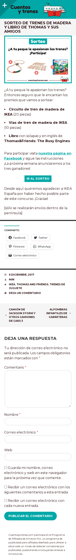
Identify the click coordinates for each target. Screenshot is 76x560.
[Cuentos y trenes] (38, 10)
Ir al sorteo (38, 178)
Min (11, 279)
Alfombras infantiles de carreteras (56, 313)
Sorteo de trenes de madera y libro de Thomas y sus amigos (37, 27)
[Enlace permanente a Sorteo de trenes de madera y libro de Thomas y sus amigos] (38, 59)
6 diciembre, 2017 (21, 274)
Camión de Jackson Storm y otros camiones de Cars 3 (22, 315)
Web (8, 450)
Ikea (12, 284)
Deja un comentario (25, 293)
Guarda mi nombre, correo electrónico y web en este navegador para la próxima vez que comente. (35, 473)
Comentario (15, 367)
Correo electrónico (21, 432)
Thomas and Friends (32, 284)
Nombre (12, 415)
